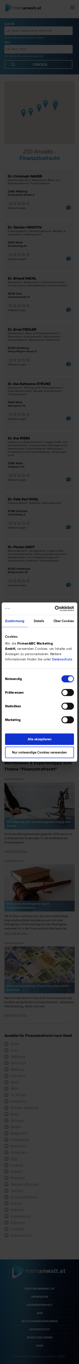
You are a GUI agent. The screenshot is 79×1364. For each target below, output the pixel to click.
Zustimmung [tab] (14, 621)
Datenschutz (62, 659)
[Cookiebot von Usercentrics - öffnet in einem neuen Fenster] (56, 609)
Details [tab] (39, 621)
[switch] (67, 692)
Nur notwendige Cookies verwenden (39, 752)
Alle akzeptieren (40, 739)
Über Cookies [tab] (64, 621)
